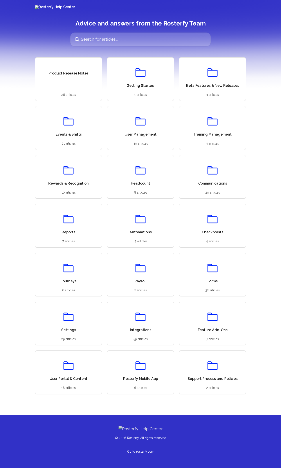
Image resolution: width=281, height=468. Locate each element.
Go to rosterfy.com (140, 451)
